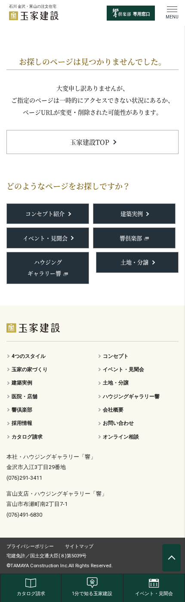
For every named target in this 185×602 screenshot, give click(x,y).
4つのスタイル (29, 356)
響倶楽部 (131, 238)
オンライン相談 (121, 437)
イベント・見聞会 (45, 238)
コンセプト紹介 (45, 213)
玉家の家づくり (30, 369)
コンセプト (116, 356)
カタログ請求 (27, 437)
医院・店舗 (24, 396)
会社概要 (113, 410)
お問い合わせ (118, 423)
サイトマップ (79, 546)
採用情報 (22, 423)
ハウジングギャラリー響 (45, 267)
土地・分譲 (134, 262)
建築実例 (131, 213)
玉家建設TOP (89, 141)
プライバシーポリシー (30, 546)
